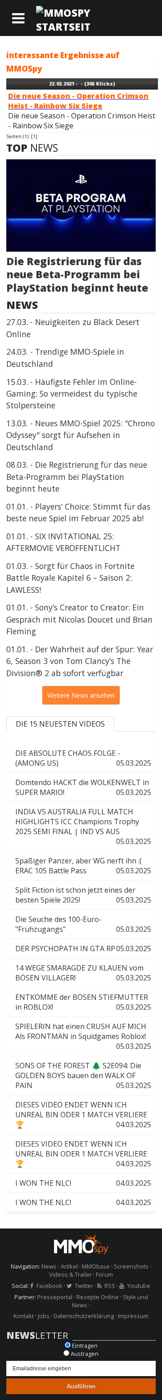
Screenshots (131, 1266)
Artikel (69, 1266)
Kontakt (24, 1316)
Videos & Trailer (70, 1274)
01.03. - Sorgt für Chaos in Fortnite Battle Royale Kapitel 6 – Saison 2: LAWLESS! (70, 577)
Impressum (133, 1316)
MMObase (96, 1266)
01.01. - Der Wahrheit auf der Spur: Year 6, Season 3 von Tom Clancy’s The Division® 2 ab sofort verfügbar (79, 661)
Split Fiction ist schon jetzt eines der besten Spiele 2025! (83, 895)
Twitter (84, 1286)
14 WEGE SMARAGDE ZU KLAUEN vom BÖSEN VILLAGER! (83, 973)
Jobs (44, 1316)
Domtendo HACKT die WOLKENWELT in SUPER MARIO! (83, 787)
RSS (109, 1286)
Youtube (138, 1286)
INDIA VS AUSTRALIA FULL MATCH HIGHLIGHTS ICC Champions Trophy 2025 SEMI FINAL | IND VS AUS (83, 826)
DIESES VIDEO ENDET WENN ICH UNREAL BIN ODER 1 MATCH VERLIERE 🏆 (83, 1114)
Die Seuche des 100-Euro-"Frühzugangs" (83, 924)
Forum (104, 1274)
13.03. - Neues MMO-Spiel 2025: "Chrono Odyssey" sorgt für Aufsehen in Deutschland (80, 435)
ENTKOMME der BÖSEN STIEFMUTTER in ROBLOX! (83, 1002)
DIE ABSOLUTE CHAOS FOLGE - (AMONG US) (83, 758)
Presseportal (54, 1297)
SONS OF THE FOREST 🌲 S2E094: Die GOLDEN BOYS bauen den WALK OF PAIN (83, 1075)
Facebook (49, 1286)
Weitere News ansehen (81, 695)
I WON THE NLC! (83, 1183)
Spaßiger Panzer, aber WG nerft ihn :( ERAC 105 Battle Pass (83, 866)
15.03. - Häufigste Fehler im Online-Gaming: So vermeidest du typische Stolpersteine (71, 393)
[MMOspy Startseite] (80, 1245)
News (49, 1266)
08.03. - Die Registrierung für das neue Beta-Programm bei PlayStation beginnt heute (76, 476)
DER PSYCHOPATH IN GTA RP (83, 948)
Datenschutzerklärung (84, 1316)
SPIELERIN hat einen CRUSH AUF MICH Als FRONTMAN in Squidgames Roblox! (83, 1036)
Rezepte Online (97, 1297)
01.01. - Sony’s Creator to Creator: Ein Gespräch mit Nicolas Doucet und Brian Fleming (79, 619)
